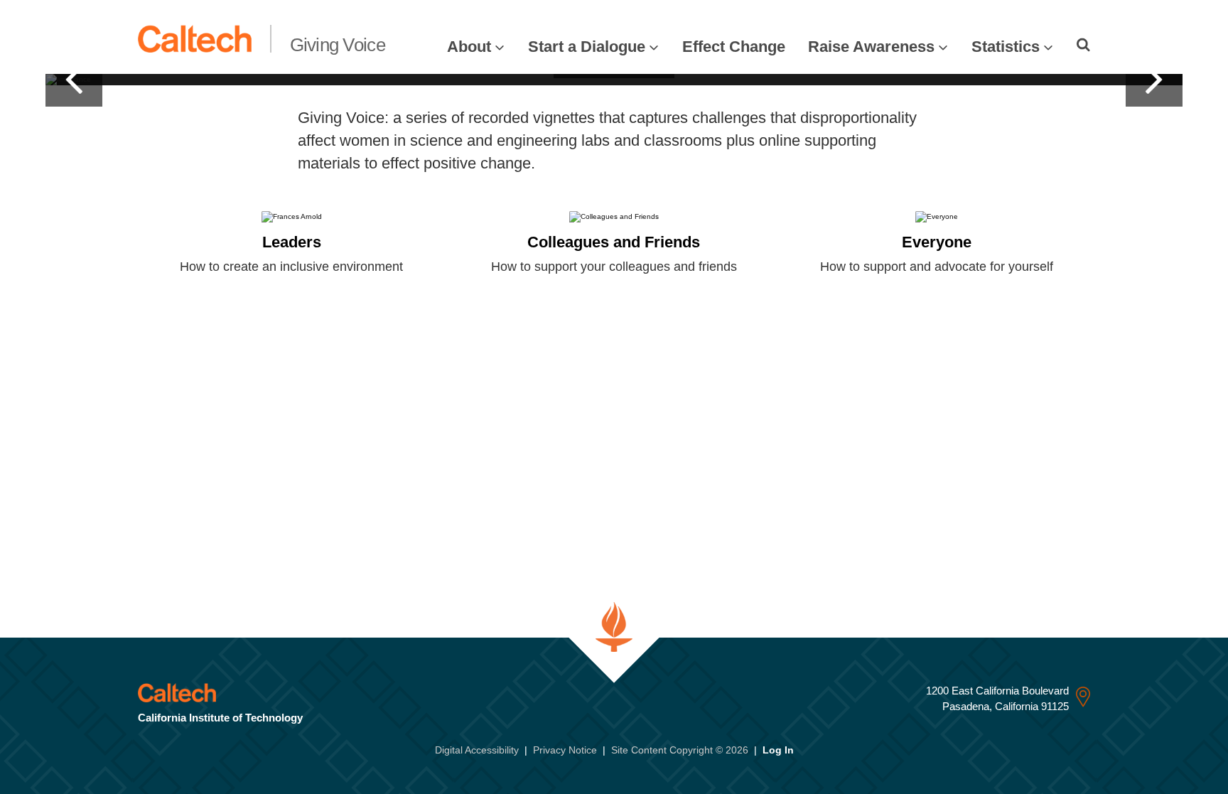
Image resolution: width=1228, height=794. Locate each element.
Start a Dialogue (586, 46)
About (469, 46)
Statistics (1005, 46)
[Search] (1083, 45)
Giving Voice (337, 44)
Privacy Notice (565, 750)
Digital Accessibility (477, 750)
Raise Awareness (871, 46)
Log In (778, 750)
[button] (73, 79)
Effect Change (733, 46)
